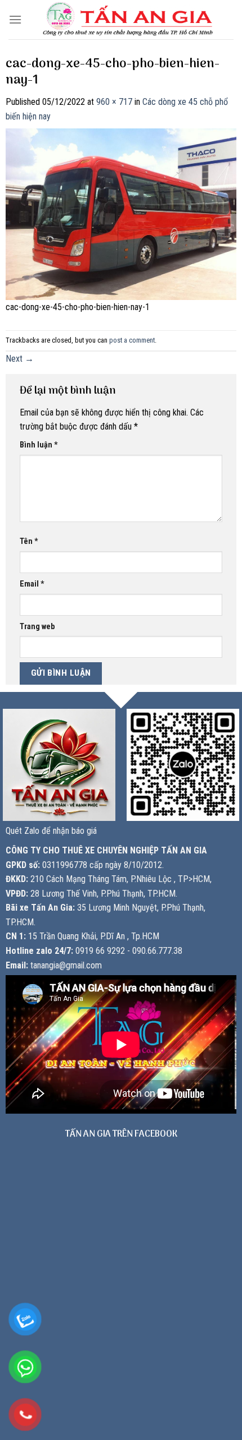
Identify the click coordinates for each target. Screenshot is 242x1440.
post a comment (132, 340)
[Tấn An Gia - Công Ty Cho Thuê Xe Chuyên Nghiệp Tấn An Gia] (127, 19)
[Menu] (15, 19)
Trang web (37, 626)
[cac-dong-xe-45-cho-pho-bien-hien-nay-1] (121, 213)
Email (32, 584)
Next (20, 358)
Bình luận (39, 445)
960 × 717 (114, 101)
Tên (29, 541)
